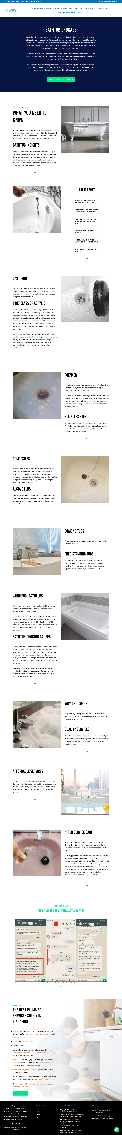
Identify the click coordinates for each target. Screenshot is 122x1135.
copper (36, 1080)
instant (27, 1070)
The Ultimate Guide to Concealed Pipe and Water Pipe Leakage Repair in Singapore (87, 221)
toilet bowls (27, 1053)
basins (19, 1053)
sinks (14, 1063)
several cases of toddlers (29, 133)
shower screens (40, 1084)
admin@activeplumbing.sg (102, 1116)
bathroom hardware (20, 1087)
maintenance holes (47, 1053)
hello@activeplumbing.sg (33, 1)
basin (19, 1063)
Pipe (14, 1046)
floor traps (36, 1053)
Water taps (17, 1060)
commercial (47, 1034)
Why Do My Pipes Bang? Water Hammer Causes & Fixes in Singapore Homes (86, 211)
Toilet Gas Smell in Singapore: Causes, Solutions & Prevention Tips (71, 1131)
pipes (26, 1077)
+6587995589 (15, 1)
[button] (116, 1129)
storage (35, 1070)
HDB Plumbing (18, 1031)
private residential (35, 1034)
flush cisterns (44, 1063)
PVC (40, 1080)
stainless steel (50, 1080)
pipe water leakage (28, 1041)
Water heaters (18, 1070)
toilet (15, 1065)
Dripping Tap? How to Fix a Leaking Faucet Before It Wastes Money (70, 1111)
